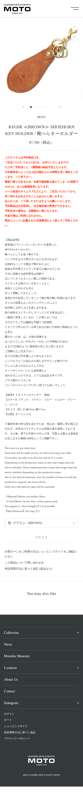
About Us (11, 679)
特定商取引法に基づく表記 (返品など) (28, 568)
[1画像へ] (31, 107)
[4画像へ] (44, 107)
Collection (11, 633)
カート (8, 719)
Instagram (11, 703)
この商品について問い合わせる (24, 562)
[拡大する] (74, 26)
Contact (9, 691)
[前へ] (23, 107)
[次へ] (59, 107)
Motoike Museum (16, 656)
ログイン (9, 713)
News (8, 644)
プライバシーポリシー (17, 738)
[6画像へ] (52, 107)
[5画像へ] (48, 107)
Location (10, 668)
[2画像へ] (35, 107)
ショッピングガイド (16, 726)
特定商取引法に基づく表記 (19, 732)
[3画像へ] (39, 107)
